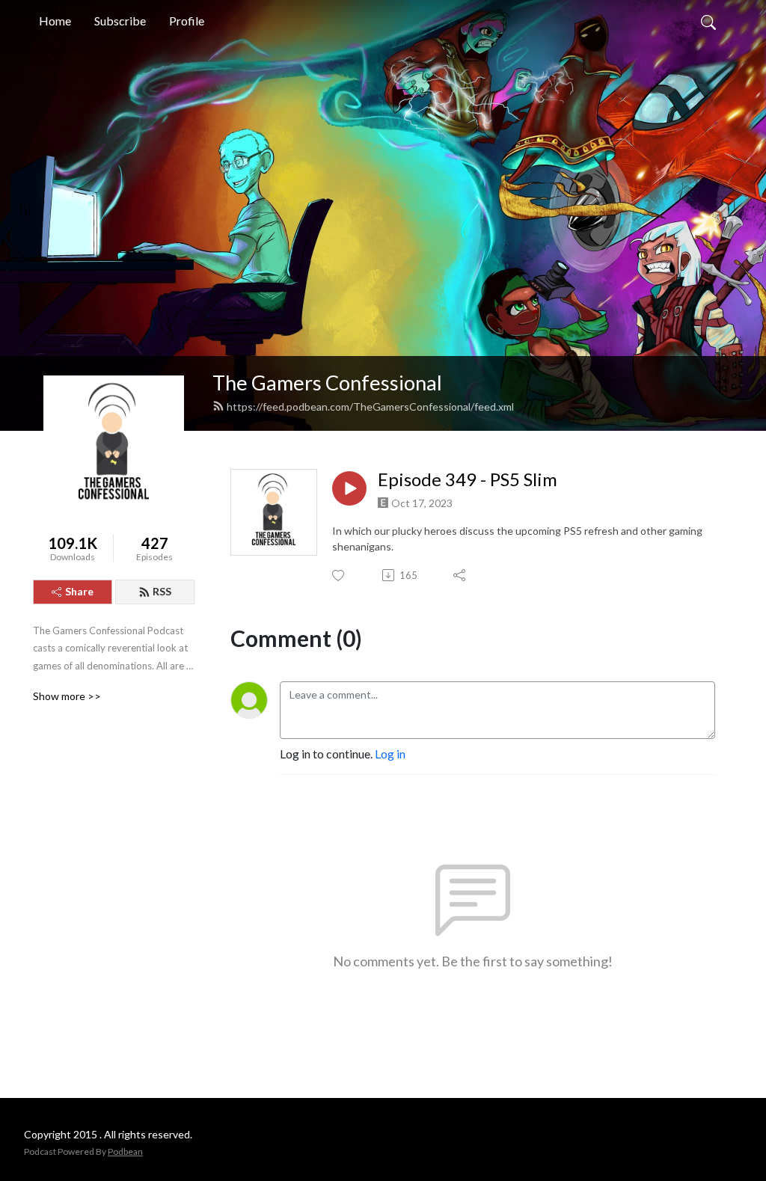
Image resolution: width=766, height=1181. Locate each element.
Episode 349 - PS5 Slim (467, 479)
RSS (162, 591)
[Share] (460, 575)
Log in (390, 753)
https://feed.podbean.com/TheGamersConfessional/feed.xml (370, 406)
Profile (186, 20)
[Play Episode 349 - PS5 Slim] (349, 488)
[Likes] (339, 575)
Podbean (125, 1151)
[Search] (708, 21)
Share (79, 591)
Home (55, 20)
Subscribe (120, 20)
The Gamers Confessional (327, 382)
